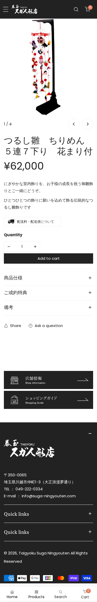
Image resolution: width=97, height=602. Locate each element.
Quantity (13, 235)
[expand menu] (5, 9)
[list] (48, 75)
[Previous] (74, 124)
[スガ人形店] (24, 9)
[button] (87, 9)
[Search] (76, 9)
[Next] (87, 124)
